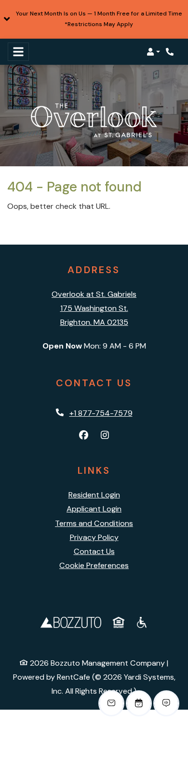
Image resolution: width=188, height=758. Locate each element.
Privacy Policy (94, 537)
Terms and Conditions (94, 523)
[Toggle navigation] (18, 52)
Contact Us (94, 551)
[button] (94, 19)
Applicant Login (94, 508)
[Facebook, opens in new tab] (83, 435)
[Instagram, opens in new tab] (104, 435)
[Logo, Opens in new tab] (70, 622)
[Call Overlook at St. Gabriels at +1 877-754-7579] (170, 52)
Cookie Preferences (94, 565)
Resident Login (94, 494)
